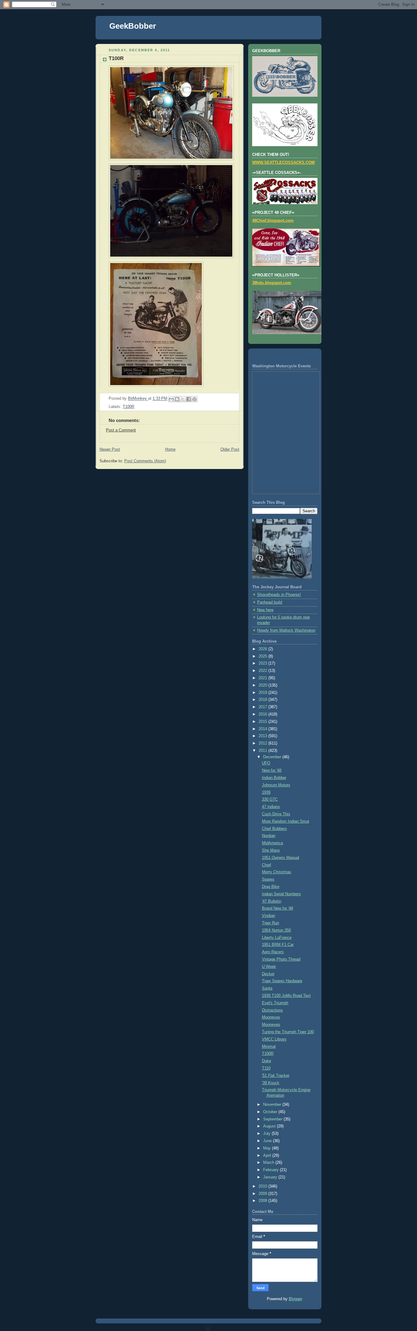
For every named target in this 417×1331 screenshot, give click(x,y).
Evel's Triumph (275, 1003)
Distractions (272, 1010)
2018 (263, 700)
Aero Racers (273, 952)
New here (265, 610)
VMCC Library (274, 1039)
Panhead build (269, 602)
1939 (266, 792)
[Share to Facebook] (189, 399)
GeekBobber (132, 26)
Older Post (229, 449)
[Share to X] (183, 399)
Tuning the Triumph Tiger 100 (288, 1032)
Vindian (268, 916)
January (270, 1177)
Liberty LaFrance (277, 938)
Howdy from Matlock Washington (286, 630)
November (272, 1104)
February (271, 1170)
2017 (263, 707)
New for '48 (271, 770)
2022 (263, 671)
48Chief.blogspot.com (273, 220)
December (272, 757)
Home (170, 449)
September (273, 1119)
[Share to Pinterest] (194, 399)
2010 (263, 1186)
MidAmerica (272, 843)
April (267, 1155)
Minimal (269, 1046)
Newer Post (110, 449)
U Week (269, 967)
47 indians (271, 807)
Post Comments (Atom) (145, 461)
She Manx (271, 850)
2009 (263, 1194)
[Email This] (171, 399)
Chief (266, 865)
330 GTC (270, 799)
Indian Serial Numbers (281, 894)
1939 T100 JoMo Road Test (286, 996)
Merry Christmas (276, 872)
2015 (263, 722)
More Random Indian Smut (285, 821)
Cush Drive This (276, 814)
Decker (268, 974)
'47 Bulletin (271, 901)
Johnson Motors (276, 785)
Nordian (268, 836)
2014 (263, 729)
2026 (263, 649)
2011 (263, 750)
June (268, 1141)
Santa (267, 988)
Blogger (295, 1299)
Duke (266, 1061)
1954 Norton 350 (276, 930)
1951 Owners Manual (280, 858)
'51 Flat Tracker (275, 1075)
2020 (263, 685)
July (267, 1133)
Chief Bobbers (274, 829)
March (269, 1162)
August (270, 1126)
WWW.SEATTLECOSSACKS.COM (283, 163)
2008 (263, 1201)
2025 (263, 656)
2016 (263, 714)
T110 (266, 1068)
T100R (128, 407)
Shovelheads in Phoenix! (279, 595)
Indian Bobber (274, 778)
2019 (263, 693)
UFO (266, 763)
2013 (263, 736)
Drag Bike (270, 887)
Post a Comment (121, 430)
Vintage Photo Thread (281, 959)
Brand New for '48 (277, 908)
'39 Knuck (270, 1083)
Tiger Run (270, 923)
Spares (268, 879)
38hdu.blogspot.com (271, 283)
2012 (263, 743)
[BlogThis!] (177, 399)
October (270, 1112)
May (267, 1148)
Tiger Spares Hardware (282, 981)
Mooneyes (271, 1017)
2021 (263, 678)
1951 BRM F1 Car (278, 945)
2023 (263, 663)
